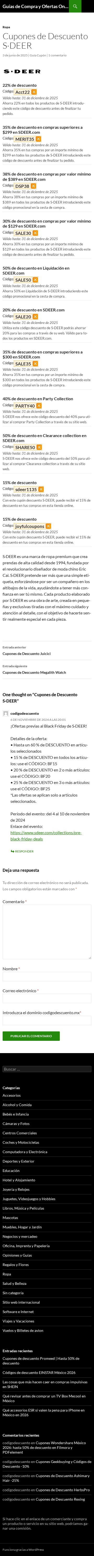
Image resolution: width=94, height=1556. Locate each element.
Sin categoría (13, 1293)
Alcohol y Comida (17, 1104)
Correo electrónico (21, 990)
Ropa (6, 27)
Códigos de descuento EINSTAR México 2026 (39, 1372)
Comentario (15, 901)
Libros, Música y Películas (23, 1208)
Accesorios (12, 1095)
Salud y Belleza (14, 1283)
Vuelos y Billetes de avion (23, 1330)
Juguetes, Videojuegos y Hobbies (29, 1199)
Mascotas (10, 1217)
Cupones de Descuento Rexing (60, 1499)
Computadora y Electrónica (25, 1151)
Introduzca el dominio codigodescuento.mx (42, 1012)
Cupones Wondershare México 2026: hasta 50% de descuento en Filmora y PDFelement (44, 1447)
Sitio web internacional (21, 1302)
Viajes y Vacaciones (18, 1321)
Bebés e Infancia (16, 1114)
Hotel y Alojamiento (19, 1180)
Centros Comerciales (20, 1133)
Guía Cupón (38, 55)
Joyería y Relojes (16, 1189)
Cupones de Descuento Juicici (27, 650)
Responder (24, 851)
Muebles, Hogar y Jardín (22, 1227)
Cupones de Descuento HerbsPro (63, 1490)
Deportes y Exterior (18, 1161)
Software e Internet (18, 1311)
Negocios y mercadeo (20, 1236)
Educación (11, 1170)
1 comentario (57, 55)
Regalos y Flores (16, 1264)
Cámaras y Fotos (16, 1123)
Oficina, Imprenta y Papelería (26, 1246)
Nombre (11, 968)
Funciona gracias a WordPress (23, 1550)
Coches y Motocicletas (21, 1142)
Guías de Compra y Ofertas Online (36, 6)
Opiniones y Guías (17, 1255)
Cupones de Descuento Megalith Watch (34, 669)
